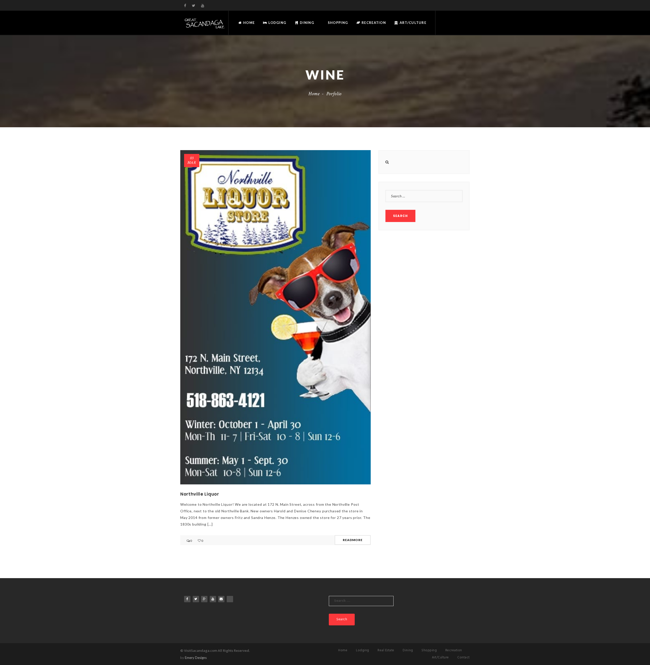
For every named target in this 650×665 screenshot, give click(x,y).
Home (248, 23)
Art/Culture (412, 23)
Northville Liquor (199, 494)
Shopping (337, 23)
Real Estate (386, 650)
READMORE (353, 540)
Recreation (373, 23)
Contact (463, 657)
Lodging (276, 23)
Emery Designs (196, 658)
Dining (306, 23)
